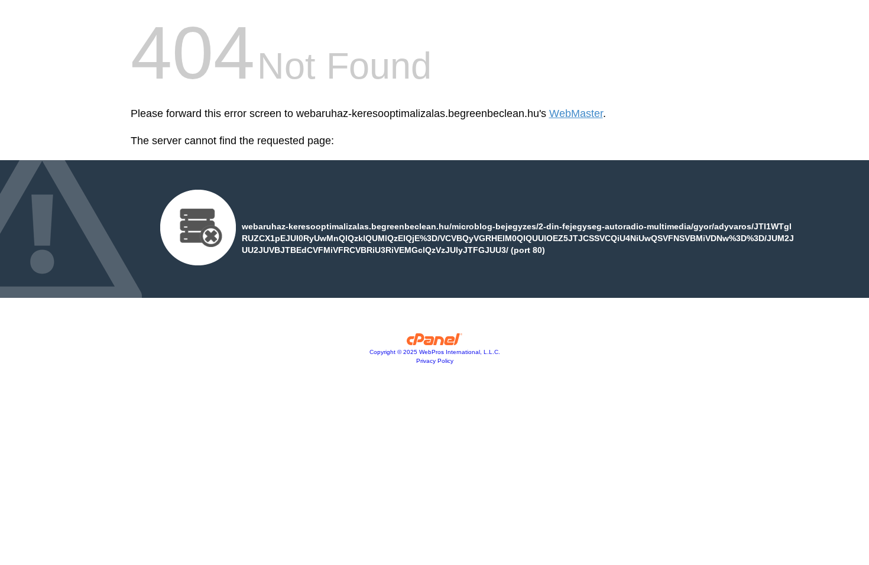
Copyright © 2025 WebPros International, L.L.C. (434, 352)
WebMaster (576, 113)
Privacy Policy (434, 361)
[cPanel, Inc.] (435, 342)
